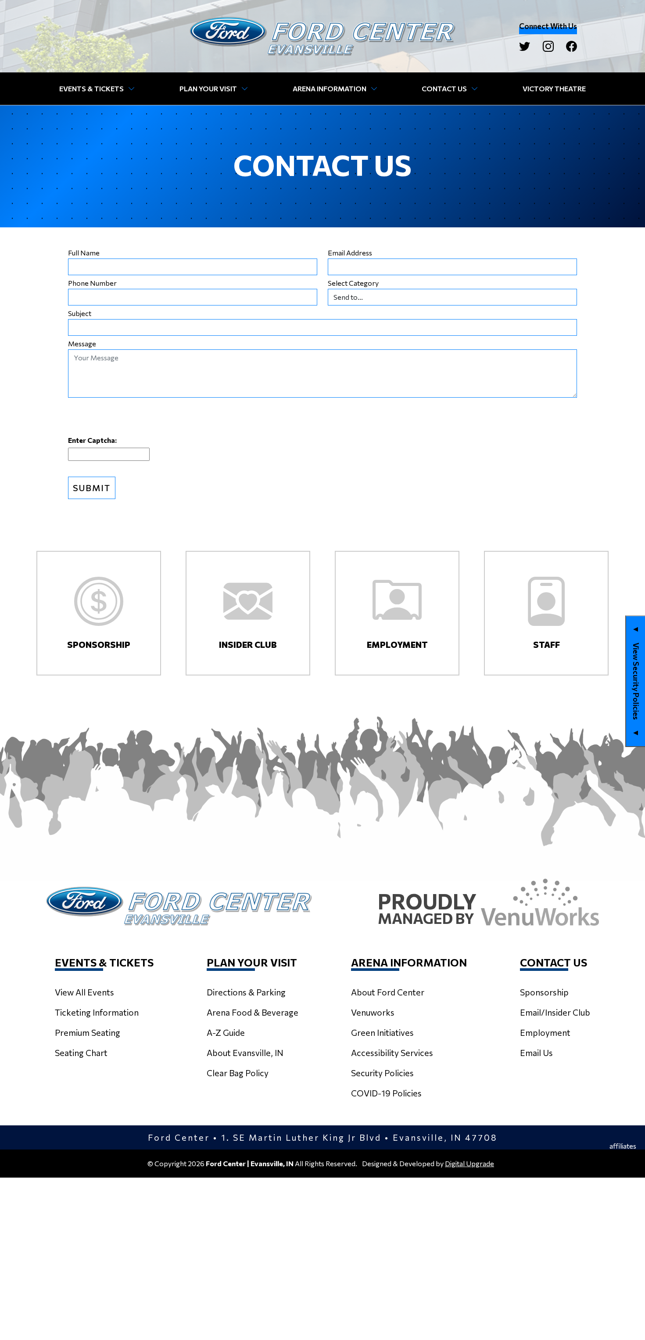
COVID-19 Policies (386, 1093)
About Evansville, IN (245, 1052)
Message (82, 343)
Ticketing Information (97, 1012)
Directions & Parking (246, 992)
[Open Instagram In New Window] (548, 46)
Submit (92, 487)
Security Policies (382, 1072)
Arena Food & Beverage (252, 1012)
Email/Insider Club (555, 1012)
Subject (79, 313)
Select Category (353, 283)
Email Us (536, 1052)
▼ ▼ (636, 681)
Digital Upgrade (469, 1163)
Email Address (350, 252)
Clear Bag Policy (238, 1072)
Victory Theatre (554, 88)
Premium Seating (87, 1032)
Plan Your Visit (208, 88)
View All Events (84, 992)
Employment (545, 1032)
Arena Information (329, 88)
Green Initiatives (382, 1032)
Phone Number (92, 283)
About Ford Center (387, 992)
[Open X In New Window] (524, 46)
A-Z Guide (226, 1032)
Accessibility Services (392, 1052)
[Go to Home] (322, 36)
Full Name (84, 252)
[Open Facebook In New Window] (571, 46)
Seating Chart (81, 1052)
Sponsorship (544, 992)
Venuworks (372, 1012)
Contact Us (444, 88)
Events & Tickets (91, 88)
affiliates (622, 1146)
